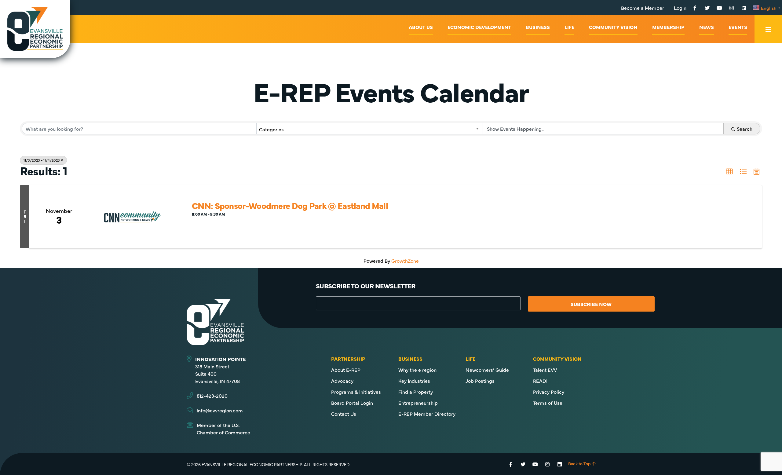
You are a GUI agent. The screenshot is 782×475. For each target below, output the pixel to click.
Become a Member (642, 7)
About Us (421, 27)
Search (744, 128)
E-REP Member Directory (426, 413)
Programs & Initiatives (356, 391)
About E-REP (345, 369)
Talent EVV (545, 369)
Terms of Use (547, 402)
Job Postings (480, 380)
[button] (729, 172)
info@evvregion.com (220, 410)
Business (538, 27)
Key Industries (414, 380)
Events (738, 27)
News (706, 27)
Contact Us (343, 413)
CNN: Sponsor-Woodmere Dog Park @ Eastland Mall (290, 205)
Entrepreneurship (418, 402)
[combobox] (369, 128)
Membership (668, 27)
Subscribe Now (591, 304)
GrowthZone (405, 260)
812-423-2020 (212, 395)
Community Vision (613, 27)
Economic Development (479, 27)
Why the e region (417, 369)
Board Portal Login (352, 402)
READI (540, 380)
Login (680, 7)
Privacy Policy (548, 391)
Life (569, 27)
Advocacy (342, 380)
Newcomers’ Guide (487, 369)
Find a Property (415, 391)
